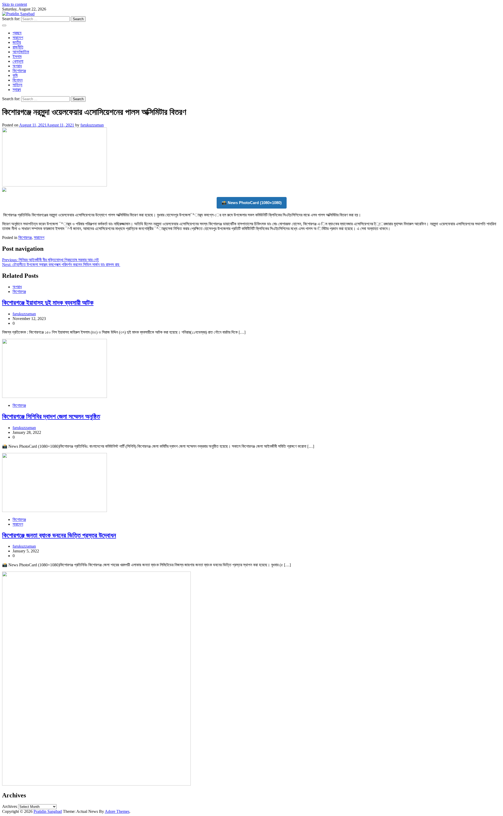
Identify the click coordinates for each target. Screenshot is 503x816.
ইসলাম (17, 56)
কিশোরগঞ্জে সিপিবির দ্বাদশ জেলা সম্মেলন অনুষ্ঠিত (51, 416)
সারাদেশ (18, 37)
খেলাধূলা (18, 61)
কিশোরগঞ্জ (19, 70)
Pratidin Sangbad (48, 811)
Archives (9, 806)
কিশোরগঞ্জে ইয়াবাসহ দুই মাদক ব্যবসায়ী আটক (48, 302)
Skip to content (14, 4)
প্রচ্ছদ (17, 33)
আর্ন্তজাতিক (21, 52)
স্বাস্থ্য (17, 89)
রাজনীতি (18, 47)
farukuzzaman (92, 125)
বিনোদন (18, 80)
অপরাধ (17, 66)
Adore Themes (117, 811)
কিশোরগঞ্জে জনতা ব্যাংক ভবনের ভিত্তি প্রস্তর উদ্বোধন (59, 535)
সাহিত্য (17, 85)
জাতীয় (17, 42)
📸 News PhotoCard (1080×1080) (252, 202)
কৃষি (15, 75)
